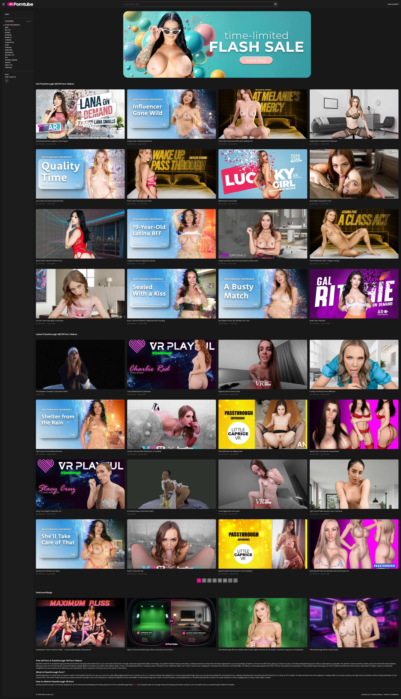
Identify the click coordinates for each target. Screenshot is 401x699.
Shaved (7, 62)
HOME (7, 14)
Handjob (8, 47)
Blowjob (8, 35)
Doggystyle (9, 42)
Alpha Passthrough (12, 25)
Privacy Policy (377, 694)
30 (225, 580)
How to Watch (10, 77)
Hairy (7, 45)
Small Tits (8, 65)
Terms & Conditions (390, 694)
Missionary (9, 52)
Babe (6, 27)
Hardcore (8, 50)
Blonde (7, 32)
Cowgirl (8, 40)
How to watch (393, 4)
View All (28, 21)
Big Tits (8, 30)
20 (220, 580)
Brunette (8, 37)
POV (6, 57)
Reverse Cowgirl (11, 60)
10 (214, 580)
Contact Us (365, 694)
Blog (7, 74)
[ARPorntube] (20, 4)
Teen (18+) (8, 67)
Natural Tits (9, 55)
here (135, 685)
